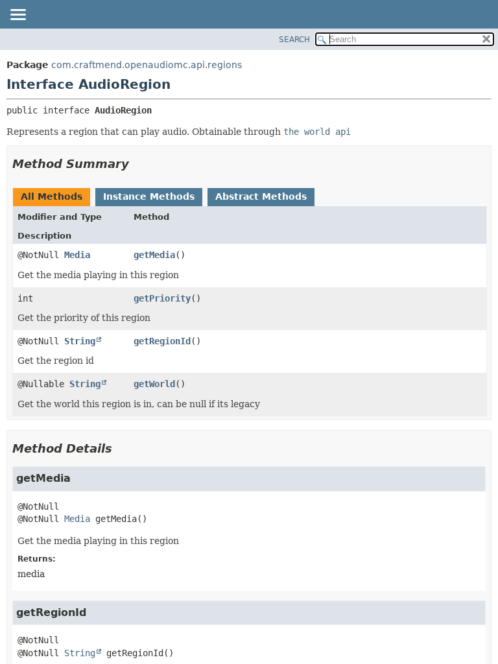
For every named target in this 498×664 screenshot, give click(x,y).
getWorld (154, 384)
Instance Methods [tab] (149, 196)
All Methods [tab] (51, 196)
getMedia (154, 255)
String (79, 341)
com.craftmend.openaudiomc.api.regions (146, 65)
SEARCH (294, 39)
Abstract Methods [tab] (261, 196)
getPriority (162, 298)
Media (77, 255)
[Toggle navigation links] (17, 15)
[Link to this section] (138, 164)
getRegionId (162, 341)
